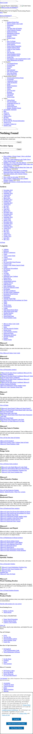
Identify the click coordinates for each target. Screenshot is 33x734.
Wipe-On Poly (8, 314)
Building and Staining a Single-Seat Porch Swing (17, 181)
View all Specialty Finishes (7, 564)
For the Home (11, 65)
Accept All (16, 719)
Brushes (9, 36)
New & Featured (11, 101)
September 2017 (8, 203)
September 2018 (8, 193)
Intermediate (10, 93)
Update (6, 308)
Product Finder (11, 38)
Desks (8, 84)
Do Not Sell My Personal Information (14, 121)
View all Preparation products (8, 369)
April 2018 (7, 196)
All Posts (2, 242)
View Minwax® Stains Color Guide (10, 353)
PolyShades (7, 289)
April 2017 (7, 209)
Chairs (5, 254)
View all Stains (4, 405)
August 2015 (7, 228)
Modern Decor (8, 279)
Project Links (10, 97)
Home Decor (7, 278)
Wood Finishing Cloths (10, 317)
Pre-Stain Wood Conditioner (11, 292)
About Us (6, 113)
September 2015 (8, 226)
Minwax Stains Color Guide (15, 23)
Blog (1, 12)
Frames (6, 271)
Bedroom (6, 251)
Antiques (6, 249)
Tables (9, 89)
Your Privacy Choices (16, 728)
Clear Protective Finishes (14, 30)
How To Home (11, 41)
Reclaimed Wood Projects (11, 294)
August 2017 (7, 204)
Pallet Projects (7, 284)
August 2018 (7, 195)
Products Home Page (13, 22)
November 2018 (8, 190)
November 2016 (8, 214)
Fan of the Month (12, 73)
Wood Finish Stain (9, 316)
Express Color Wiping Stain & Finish (14, 265)
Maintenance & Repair (13, 33)
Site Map (6, 117)
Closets (6, 257)
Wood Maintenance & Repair (15, 60)
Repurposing (7, 295)
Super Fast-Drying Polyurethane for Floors (15, 300)
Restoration (7, 297)
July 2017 (6, 206)
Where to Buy (7, 116)
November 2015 (8, 223)
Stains (8, 27)
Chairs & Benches (12, 82)
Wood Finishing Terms (13, 55)
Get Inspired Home (12, 63)
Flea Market (7, 270)
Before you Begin (8, 611)
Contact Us (7, 114)
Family (5, 267)
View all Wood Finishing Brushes (9, 590)
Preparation (10, 25)
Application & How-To (13, 103)
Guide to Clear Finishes (13, 49)
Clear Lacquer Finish (9, 255)
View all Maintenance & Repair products (11, 537)
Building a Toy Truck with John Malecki (15, 162)
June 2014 (6, 238)
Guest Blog (7, 275)
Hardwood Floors (12, 31)
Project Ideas (10, 105)
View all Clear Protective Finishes (9, 490)
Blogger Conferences (9, 252)
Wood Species (11, 44)
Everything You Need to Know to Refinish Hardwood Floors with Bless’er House (15, 171)
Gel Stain (6, 273)
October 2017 (7, 201)
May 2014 (6, 239)
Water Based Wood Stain (10, 311)
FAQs (8, 51)
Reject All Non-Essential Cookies (16, 723)
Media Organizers (12, 86)
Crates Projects (8, 259)
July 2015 (6, 230)
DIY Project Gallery (12, 71)
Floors (9, 68)
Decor (5, 260)
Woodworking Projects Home (15, 78)
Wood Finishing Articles (14, 54)
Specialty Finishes (12, 35)
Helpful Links (7, 125)
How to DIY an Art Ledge (11, 177)
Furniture (9, 66)
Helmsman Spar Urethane (11, 276)
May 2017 (6, 207)
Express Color (7, 263)
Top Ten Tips (10, 52)
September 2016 (8, 217)
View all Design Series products (9, 464)
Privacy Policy (8, 119)
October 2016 (7, 215)
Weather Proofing (8, 313)
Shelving (9, 87)
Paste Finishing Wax (9, 286)
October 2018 (7, 191)
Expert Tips (10, 57)
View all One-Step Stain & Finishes (10, 437)
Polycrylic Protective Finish (11, 287)
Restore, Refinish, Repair (14, 108)
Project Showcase (12, 74)
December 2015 (8, 222)
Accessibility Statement (10, 109)
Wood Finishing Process (14, 43)
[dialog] (16, 713)
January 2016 (7, 220)
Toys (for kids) (11, 90)
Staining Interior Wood (13, 47)
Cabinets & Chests (12, 81)
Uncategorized (8, 306)
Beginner (9, 92)
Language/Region (5, 6)
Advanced (10, 95)
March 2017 (7, 211)
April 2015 (7, 233)
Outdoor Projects (8, 282)
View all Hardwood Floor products (9, 508)
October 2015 (7, 225)
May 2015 (6, 231)
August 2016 (7, 219)
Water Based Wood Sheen (11, 310)
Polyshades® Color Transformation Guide (18, 58)
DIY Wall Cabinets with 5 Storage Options (15, 174)
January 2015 (7, 234)
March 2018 (7, 198)
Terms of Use (7, 122)
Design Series (7, 330)
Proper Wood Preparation (14, 46)
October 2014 (7, 236)
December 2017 (8, 199)
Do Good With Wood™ (10, 675)
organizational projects (10, 281)
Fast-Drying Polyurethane (11, 268)
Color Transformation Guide (11, 649)
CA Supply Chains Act (10, 124)
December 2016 (8, 212)
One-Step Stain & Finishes (14, 28)
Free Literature (11, 70)
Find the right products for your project (11, 604)
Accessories (10, 79)
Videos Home (11, 100)
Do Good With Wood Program (12, 262)
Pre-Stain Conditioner (10, 290)
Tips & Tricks (7, 305)
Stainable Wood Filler (10, 298)
